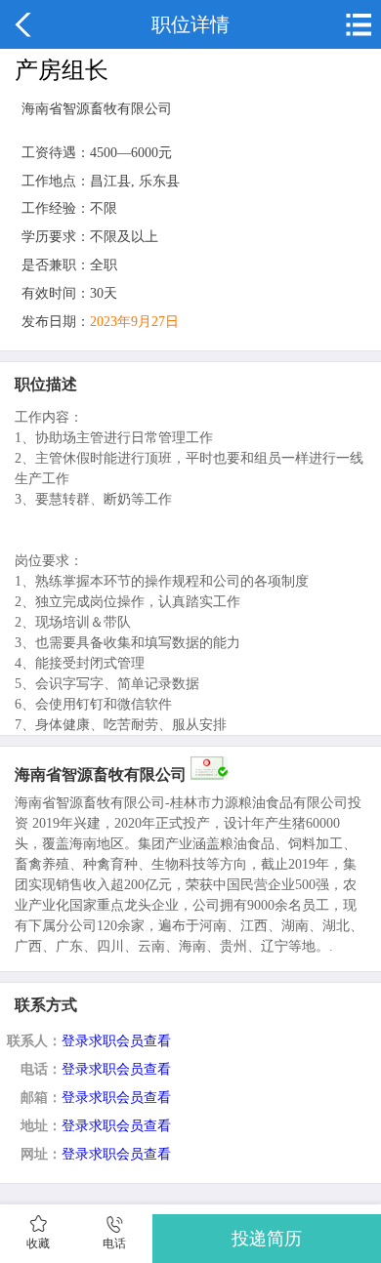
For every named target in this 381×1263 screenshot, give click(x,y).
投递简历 (267, 1238)
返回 (24, 24)
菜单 (356, 24)
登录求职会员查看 (116, 1041)
